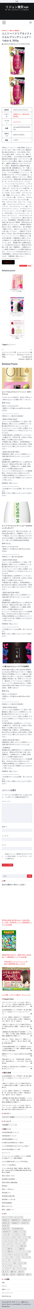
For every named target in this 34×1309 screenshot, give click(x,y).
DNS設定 (15, 1223)
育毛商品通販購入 (7, 1203)
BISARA (6, 1223)
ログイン (4, 1286)
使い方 (5, 1271)
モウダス (22, 1263)
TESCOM (6, 1231)
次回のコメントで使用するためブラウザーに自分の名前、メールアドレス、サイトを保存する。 (18, 856)
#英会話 (6, 1220)
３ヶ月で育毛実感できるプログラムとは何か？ (16, 1146)
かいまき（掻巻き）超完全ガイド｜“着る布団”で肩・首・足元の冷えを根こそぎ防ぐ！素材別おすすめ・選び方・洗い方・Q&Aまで (16, 1019)
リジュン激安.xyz (17, 7)
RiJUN (6, 1226)
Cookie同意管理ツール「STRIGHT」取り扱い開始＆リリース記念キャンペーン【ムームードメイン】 (17, 1011)
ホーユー (6, 1260)
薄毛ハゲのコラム (7, 1206)
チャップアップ (8, 1246)
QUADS (24, 1223)
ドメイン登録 (7, 1249)
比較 (21, 1271)
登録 (3, 1282)
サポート (23, 1240)
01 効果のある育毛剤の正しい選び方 (13, 1142)
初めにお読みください (8, 1175)
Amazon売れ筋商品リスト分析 (11, 1149)
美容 (5, 1274)
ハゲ (17, 1257)
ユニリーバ (17, 122)
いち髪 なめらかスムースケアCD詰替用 (15, 666)
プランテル (26, 1257)
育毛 (12, 1274)
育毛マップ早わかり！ (8, 1189)
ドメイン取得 (21, 1246)
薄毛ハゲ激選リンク (8, 1209)
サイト (4, 845)
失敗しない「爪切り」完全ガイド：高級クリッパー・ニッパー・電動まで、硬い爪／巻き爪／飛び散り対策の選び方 (16, 1041)
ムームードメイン (9, 1263)
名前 (4, 827)
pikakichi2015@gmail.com (10, 44)
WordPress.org (6, 1296)
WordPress (6, 1306)
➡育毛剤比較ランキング (9, 1136)
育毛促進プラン (6, 1192)
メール (5, 836)
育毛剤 (20, 1274)
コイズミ (26, 1237)
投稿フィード (6, 1289)
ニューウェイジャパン (22, 1251)
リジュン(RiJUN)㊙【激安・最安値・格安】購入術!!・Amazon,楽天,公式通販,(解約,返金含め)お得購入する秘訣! (16, 1170)
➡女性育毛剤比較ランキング (10, 1132)
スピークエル (8, 1243)
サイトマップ (6, 1153)
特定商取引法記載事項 (8, 1179)
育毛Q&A (4, 1186)
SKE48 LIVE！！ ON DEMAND (13, 1228)
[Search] (30, 22)
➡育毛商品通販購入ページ (10, 1139)
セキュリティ (20, 1243)
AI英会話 (26, 1220)
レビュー (17, 1266)
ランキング (7, 1266)
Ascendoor (17, 1304)
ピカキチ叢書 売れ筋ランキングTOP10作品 (15, 1161)
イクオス (6, 1234)
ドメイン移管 (19, 1249)
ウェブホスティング (18, 1234)
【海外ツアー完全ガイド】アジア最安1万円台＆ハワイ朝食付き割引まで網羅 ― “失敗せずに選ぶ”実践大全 (17, 1026)
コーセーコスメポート (10, 1240)
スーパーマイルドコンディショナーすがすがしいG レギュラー (17, 527)
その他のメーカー (19, 1231)
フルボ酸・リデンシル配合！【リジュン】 (16, 995)
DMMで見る (8, 262)
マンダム (16, 1260)
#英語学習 (16, 1220)
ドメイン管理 (8, 1251)
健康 (13, 1271)
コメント (6, 801)
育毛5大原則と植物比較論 (9, 1182)
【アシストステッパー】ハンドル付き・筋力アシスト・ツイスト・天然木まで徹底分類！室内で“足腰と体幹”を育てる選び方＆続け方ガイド (16, 1004)
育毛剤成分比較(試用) (8, 1196)
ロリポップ (21, 1268)
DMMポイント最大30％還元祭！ (11, 30)
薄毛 (28, 1274)
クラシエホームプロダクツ (11, 1237)
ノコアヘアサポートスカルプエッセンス (15, 1254)
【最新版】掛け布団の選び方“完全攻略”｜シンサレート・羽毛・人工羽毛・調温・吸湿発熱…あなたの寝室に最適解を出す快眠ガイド (17, 1034)
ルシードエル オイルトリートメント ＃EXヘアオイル (17, 393)
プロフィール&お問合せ (9, 1165)
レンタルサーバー (9, 1268)
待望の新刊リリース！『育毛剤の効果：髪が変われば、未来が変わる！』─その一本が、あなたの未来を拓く (17, 1061)
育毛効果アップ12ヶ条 (8, 1199)
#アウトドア (7, 1217)
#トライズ (18, 1217)
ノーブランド (8, 1257)
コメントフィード (7, 1293)
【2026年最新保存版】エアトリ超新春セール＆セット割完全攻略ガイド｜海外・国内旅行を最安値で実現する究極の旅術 (17, 1048)
